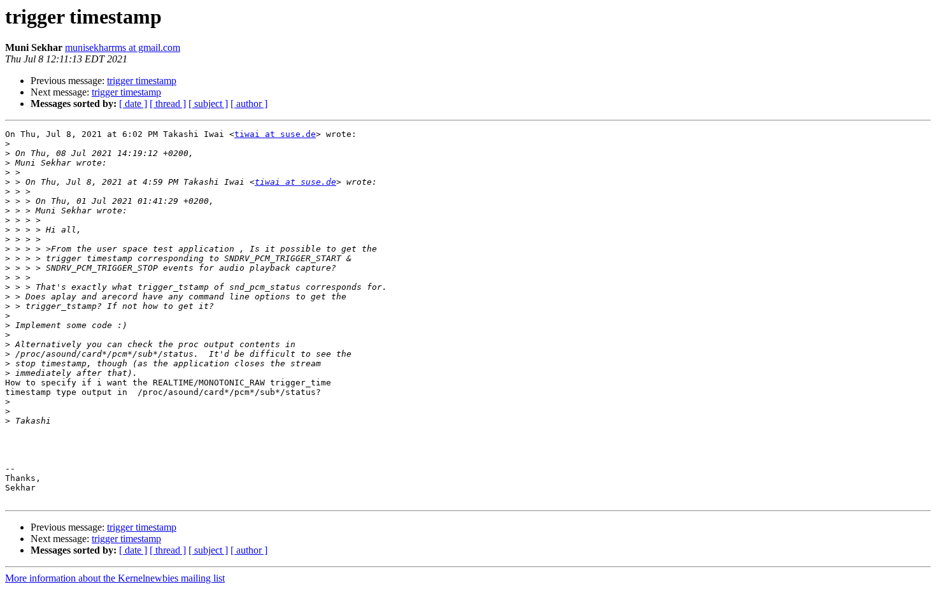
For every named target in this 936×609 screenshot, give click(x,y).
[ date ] (133, 103)
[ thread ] (168, 103)
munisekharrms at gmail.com (122, 47)
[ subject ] (208, 103)
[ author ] (248, 103)
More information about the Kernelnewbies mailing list (115, 578)
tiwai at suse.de (275, 134)
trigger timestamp (141, 80)
